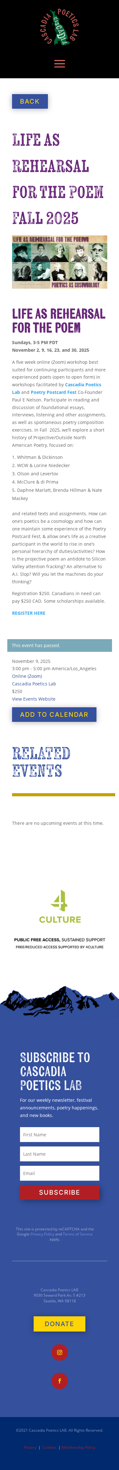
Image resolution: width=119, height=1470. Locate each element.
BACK (30, 101)
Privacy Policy (42, 1234)
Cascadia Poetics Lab (34, 684)
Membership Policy (78, 1447)
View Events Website (34, 699)
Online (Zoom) (27, 676)
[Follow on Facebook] (59, 1381)
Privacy (30, 1447)
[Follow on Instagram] (59, 1352)
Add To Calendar (54, 714)
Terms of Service (78, 1234)
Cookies (49, 1447)
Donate (59, 1324)
